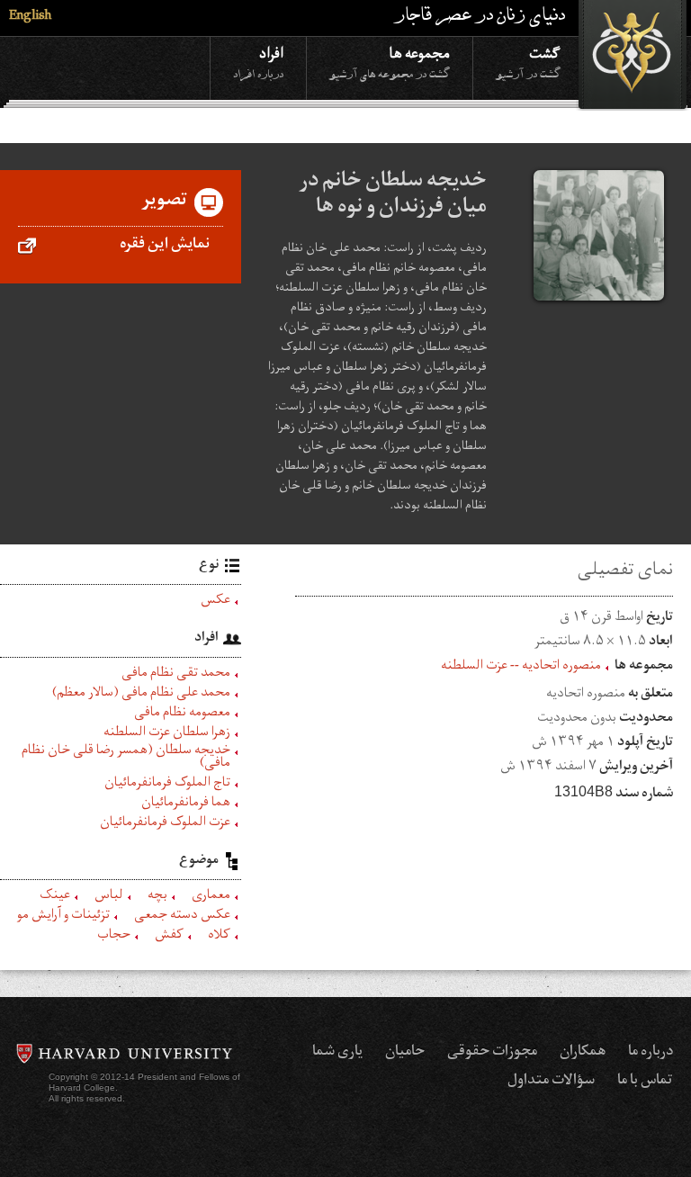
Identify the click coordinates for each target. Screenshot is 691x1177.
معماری (211, 897)
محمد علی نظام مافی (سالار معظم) (141, 694)
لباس (108, 897)
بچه (157, 897)
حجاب (113, 936)
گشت (528, 62)
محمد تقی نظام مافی (175, 675)
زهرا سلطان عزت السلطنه (166, 734)
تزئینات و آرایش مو (63, 917)
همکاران (583, 1053)
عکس (215, 602)
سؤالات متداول (551, 1081)
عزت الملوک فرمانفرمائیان (165, 824)
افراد (258, 62)
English (30, 17)
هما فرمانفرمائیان (185, 804)
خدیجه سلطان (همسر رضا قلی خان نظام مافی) (126, 758)
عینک (55, 897)
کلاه (219, 936)
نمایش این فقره (165, 245)
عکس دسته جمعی (182, 917)
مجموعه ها (389, 62)
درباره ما (650, 1053)
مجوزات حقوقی (492, 1053)
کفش (169, 936)
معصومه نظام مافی (182, 714)
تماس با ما (645, 1081)
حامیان (405, 1053)
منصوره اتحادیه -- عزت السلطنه (521, 667)
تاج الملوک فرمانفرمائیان (167, 784)
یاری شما (337, 1053)
